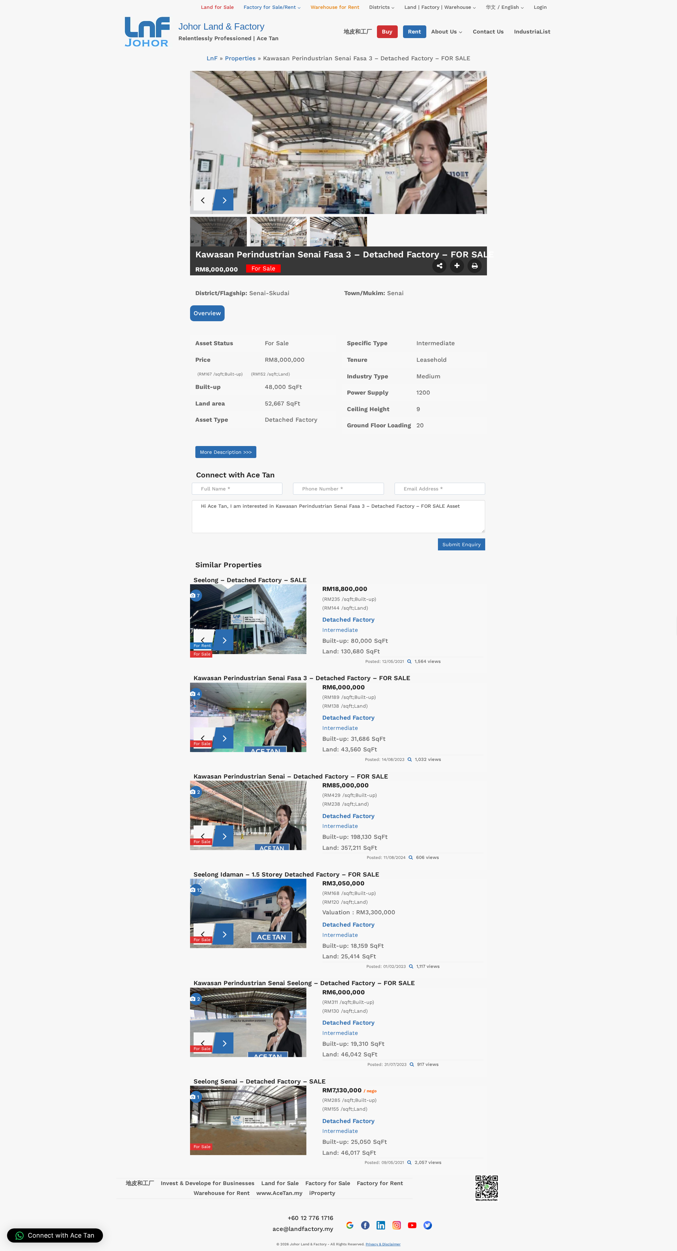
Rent (414, 31)
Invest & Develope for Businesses (208, 1183)
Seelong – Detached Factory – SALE (250, 580)
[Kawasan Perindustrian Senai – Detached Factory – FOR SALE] (248, 815)
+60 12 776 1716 (310, 1217)
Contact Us (488, 31)
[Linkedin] (381, 1225)
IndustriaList (532, 31)
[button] (55, 1235)
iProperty (322, 1193)
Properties (240, 58)
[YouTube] (412, 1225)
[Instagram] (397, 1225)
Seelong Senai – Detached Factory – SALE (259, 1081)
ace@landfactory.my (303, 1228)
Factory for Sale (327, 1183)
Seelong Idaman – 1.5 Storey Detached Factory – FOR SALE (286, 874)
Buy (387, 31)
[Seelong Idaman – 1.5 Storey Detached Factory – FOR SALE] (248, 913)
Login (540, 7)
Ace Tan (260, 474)
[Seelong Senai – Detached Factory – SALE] (248, 1120)
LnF (212, 58)
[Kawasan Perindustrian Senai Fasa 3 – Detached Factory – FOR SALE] (248, 717)
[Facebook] (365, 1225)
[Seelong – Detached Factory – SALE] (248, 619)
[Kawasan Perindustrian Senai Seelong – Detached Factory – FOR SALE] (248, 1022)
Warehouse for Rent (335, 7)
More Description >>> (226, 452)
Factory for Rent (380, 1183)
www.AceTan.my (279, 1193)
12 (198, 890)
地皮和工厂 (358, 31)
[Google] (350, 1225)
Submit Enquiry (462, 544)
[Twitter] (428, 1225)
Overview (207, 313)
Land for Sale (217, 7)
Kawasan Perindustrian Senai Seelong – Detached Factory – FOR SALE (304, 983)
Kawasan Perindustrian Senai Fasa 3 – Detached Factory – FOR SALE (302, 678)
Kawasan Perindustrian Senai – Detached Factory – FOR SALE (291, 776)
